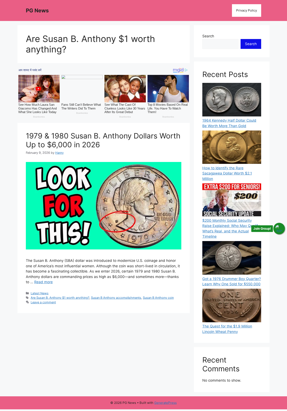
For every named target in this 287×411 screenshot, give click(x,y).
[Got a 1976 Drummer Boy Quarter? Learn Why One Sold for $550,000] (231, 258)
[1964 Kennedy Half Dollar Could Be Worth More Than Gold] (231, 100)
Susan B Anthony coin (158, 297)
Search (208, 36)
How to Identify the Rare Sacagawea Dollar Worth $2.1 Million (227, 173)
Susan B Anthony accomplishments (116, 297)
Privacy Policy (246, 10)
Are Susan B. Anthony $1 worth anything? (60, 297)
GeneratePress (165, 403)
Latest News (40, 293)
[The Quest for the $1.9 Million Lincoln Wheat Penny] (231, 306)
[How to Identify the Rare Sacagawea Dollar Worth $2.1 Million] (231, 148)
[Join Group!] (279, 228)
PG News (37, 10)
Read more (43, 282)
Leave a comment (43, 302)
